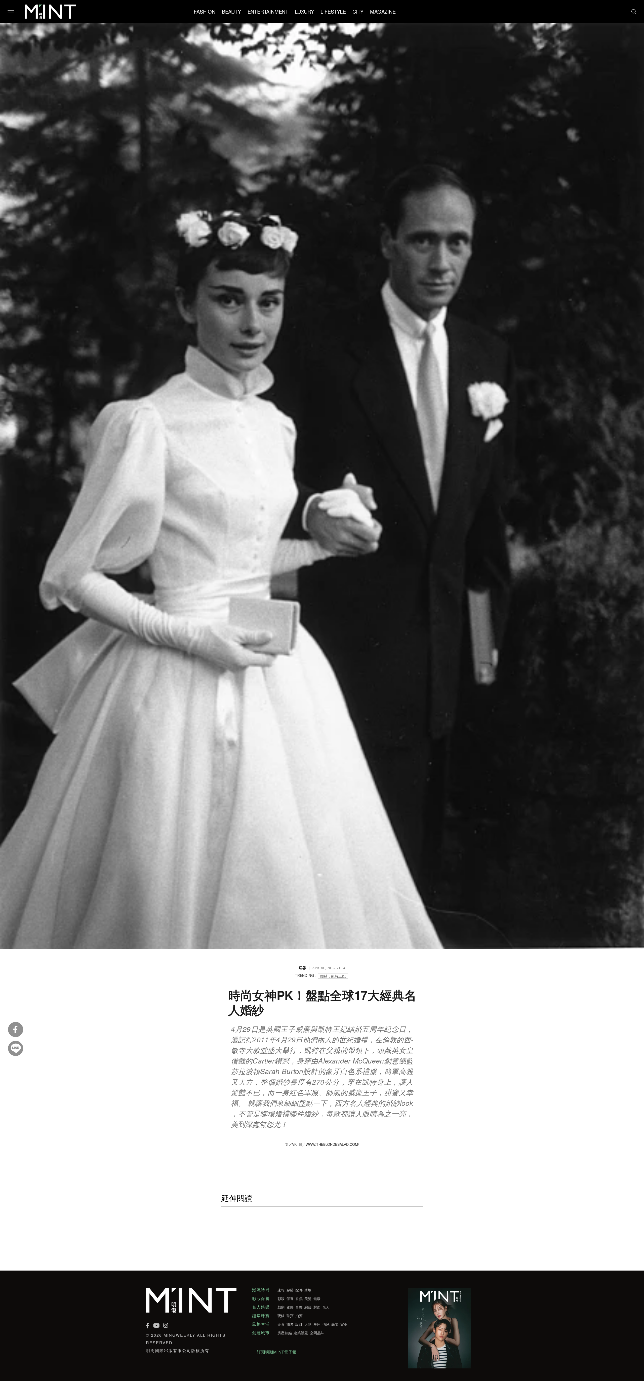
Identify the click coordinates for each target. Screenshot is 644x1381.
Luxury (304, 11)
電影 (290, 1307)
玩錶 (281, 1315)
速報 (281, 1290)
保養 (290, 1298)
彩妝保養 (261, 1298)
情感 (326, 1324)
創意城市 (261, 1333)
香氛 (299, 1298)
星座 (317, 1324)
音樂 (299, 1307)
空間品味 (317, 1332)
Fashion (204, 11)
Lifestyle (333, 11)
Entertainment (268, 11)
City (358, 11)
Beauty (231, 11)
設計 (299, 1324)
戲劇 (281, 1307)
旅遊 (290, 1324)
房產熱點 (284, 1332)
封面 (317, 1307)
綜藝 (308, 1307)
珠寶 (290, 1315)
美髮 (308, 1298)
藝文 (335, 1324)
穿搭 (290, 1290)
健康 (317, 1298)
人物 (308, 1324)
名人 (326, 1307)
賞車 (344, 1324)
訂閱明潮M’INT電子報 (276, 1352)
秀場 (308, 1290)
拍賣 (299, 1315)
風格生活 (261, 1324)
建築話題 (301, 1332)
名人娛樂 (261, 1307)
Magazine (382, 11)
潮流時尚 (261, 1290)
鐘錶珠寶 (261, 1316)
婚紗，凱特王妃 (333, 975)
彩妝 (281, 1298)
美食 (281, 1324)
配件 (299, 1290)
